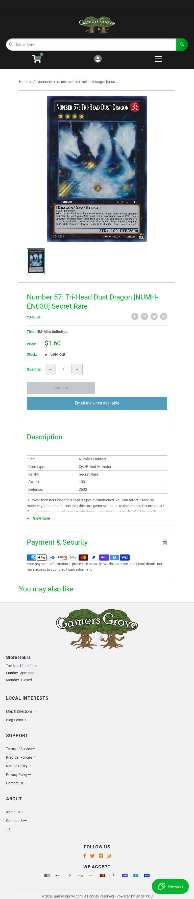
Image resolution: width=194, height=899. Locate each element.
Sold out (60, 388)
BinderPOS (144, 896)
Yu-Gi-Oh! (34, 317)
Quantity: (34, 369)
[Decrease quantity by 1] (50, 369)
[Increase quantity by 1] (77, 369)
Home (23, 82)
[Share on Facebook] (134, 316)
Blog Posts (14, 720)
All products (42, 82)
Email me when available (97, 403)
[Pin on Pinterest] (144, 316)
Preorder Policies (19, 757)
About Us (13, 812)
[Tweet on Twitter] (154, 316)
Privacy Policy (17, 775)
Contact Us (14, 783)
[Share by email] (163, 316)
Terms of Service (19, 749)
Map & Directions (19, 711)
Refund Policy (17, 766)
